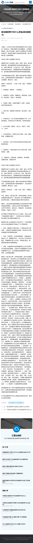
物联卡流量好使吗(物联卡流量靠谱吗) (12, 473)
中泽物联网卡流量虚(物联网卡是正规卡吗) (14, 510)
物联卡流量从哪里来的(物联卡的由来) (12, 466)
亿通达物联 (10, 24)
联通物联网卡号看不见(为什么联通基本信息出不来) (16, 452)
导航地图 (26, 539)
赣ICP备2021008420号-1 (12, 539)
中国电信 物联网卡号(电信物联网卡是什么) (19, 409)
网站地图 (21, 539)
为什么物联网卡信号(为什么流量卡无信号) (14, 524)
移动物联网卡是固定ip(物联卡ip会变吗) (18, 406)
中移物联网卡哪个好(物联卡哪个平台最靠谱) (14, 517)
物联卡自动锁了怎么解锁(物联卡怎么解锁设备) (15, 459)
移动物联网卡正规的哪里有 (16, 402)
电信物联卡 (18, 24)
